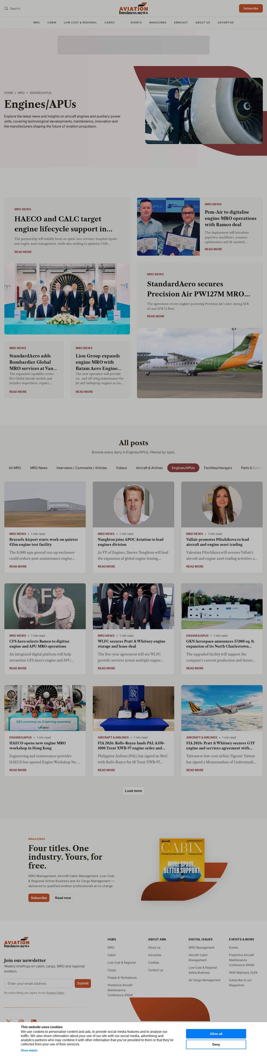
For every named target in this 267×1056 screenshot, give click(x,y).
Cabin (51, 22)
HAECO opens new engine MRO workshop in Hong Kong (37, 745)
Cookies (153, 962)
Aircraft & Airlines (149, 468)
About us (202, 22)
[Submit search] (6, 8)
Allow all (216, 1034)
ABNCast (181, 22)
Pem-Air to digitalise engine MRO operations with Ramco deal (230, 218)
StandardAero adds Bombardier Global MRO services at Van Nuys (31, 362)
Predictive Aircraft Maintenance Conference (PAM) (120, 990)
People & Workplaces (122, 977)
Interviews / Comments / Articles (82, 468)
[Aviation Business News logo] (133, 8)
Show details (29, 1050)
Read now (63, 898)
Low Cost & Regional (80, 22)
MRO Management (201, 947)
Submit (82, 983)
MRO (36, 22)
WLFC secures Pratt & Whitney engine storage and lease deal (131, 643)
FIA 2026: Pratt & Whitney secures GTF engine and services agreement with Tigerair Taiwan (220, 746)
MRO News (22, 209)
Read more (23, 251)
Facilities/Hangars (218, 468)
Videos (121, 468)
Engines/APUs (183, 468)
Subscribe (251, 8)
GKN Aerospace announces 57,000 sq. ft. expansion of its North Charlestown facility (220, 644)
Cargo (110, 22)
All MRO (15, 468)
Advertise (226, 22)
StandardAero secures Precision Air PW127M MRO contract (195, 289)
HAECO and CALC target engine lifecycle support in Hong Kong (60, 224)
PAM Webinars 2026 (243, 972)
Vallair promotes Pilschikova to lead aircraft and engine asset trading (217, 542)
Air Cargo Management (204, 980)
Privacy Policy (55, 992)
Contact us (155, 970)
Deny (216, 1044)
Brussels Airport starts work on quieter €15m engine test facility (43, 542)
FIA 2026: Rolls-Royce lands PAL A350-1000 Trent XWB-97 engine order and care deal (131, 746)
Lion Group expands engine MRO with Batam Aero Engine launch (98, 362)
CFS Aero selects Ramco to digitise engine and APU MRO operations (39, 643)
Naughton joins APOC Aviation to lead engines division (131, 542)
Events (136, 22)
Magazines (157, 22)
